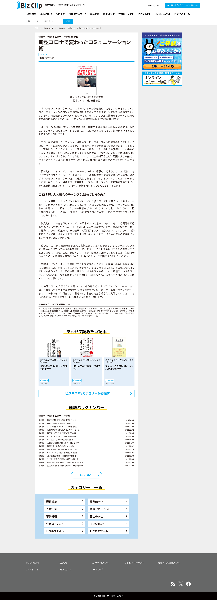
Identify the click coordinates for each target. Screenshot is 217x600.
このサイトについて (100, 562)
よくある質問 (32, 569)
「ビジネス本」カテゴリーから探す (86, 393)
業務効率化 (96, 501)
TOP (36, 28)
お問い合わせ (65, 569)
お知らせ (63, 562)
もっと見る (86, 475)
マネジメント (97, 524)
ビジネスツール (47, 28)
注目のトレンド (55, 524)
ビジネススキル (55, 531)
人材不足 (51, 509)
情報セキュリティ (99, 509)
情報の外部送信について (169, 562)
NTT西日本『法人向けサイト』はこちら (182, 5)
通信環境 (51, 501)
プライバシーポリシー (134, 562)
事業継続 (51, 516)
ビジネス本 (61, 28)
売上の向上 (96, 516)
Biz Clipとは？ (154, 5)
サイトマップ (97, 569)
